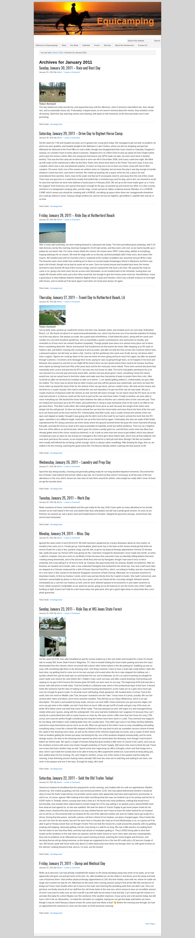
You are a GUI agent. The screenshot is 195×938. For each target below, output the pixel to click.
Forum (97, 45)
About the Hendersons (124, 45)
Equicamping (97, 19)
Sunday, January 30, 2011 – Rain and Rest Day (69, 68)
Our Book (74, 45)
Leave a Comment (72, 72)
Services (107, 45)
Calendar (86, 45)
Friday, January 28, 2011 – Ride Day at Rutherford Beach (76, 215)
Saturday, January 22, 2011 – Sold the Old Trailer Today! (76, 778)
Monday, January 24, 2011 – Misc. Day (64, 533)
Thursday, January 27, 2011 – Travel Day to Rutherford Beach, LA (82, 297)
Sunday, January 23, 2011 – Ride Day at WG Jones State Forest (80, 609)
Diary (64, 45)
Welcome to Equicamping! (47, 45)
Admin (59, 72)
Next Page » (151, 924)
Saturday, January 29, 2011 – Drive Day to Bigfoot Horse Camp (81, 133)
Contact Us (142, 45)
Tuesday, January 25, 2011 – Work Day (64, 498)
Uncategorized (56, 124)
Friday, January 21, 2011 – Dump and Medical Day (72, 863)
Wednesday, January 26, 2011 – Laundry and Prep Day (75, 462)
